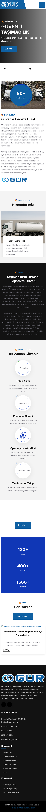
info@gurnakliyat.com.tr (10, 740)
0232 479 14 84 (7, 735)
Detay (6, 650)
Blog (5, 772)
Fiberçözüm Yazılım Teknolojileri (23, 808)
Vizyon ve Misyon (10, 756)
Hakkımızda (7, 753)
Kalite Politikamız (10, 760)
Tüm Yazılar (21, 616)
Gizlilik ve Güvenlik (10, 768)
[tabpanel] (23, 40)
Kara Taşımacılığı (9, 785)
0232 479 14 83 (7, 731)
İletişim (8, 49)
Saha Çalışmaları (9, 764)
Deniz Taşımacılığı (10, 789)
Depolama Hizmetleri (11, 793)
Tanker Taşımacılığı (15, 241)
